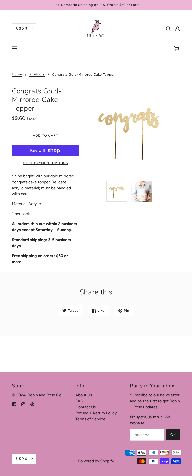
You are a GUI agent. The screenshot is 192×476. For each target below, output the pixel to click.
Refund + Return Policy (96, 413)
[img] (168, 29)
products (37, 74)
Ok (173, 435)
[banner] (96, 28)
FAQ (80, 401)
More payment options (45, 163)
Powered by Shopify (96, 461)
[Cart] (177, 49)
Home (17, 74)
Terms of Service (91, 419)
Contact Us (86, 407)
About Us (84, 395)
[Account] (177, 29)
